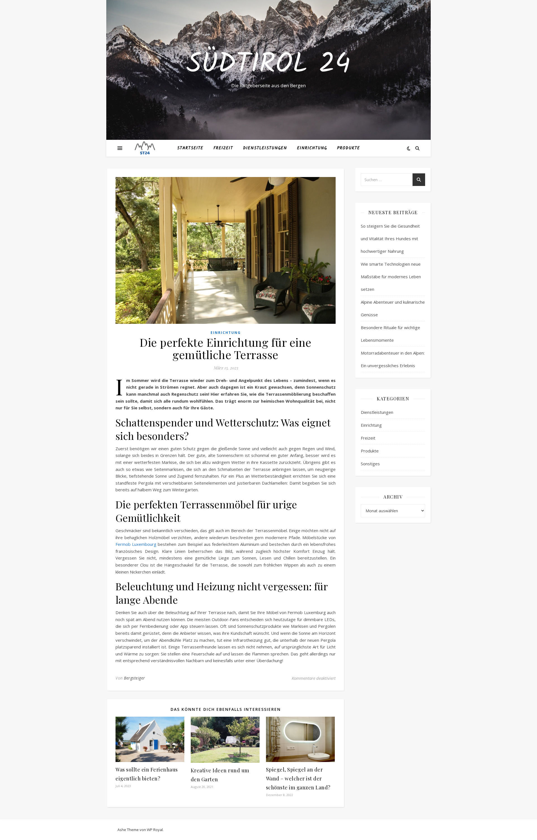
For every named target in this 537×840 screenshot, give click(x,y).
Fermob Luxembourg (136, 544)
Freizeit (223, 148)
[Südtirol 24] (145, 148)
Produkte (348, 148)
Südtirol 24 (268, 65)
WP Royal (155, 829)
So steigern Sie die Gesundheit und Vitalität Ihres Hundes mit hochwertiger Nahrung (390, 238)
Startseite (190, 148)
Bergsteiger (134, 678)
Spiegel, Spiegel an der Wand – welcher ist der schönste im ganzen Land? (298, 778)
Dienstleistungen (265, 148)
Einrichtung (312, 148)
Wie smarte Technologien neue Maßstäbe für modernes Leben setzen (391, 276)
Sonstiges (370, 463)
